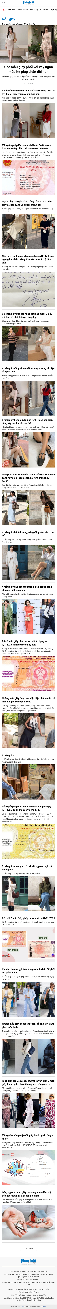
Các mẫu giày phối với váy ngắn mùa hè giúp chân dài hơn (28, 69)
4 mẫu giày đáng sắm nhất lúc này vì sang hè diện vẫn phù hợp (28, 370)
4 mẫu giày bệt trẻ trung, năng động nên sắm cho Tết (28, 534)
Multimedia (23, 9)
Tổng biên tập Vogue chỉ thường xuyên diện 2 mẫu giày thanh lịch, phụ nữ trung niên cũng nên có (28, 1082)
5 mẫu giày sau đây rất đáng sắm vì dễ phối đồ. (21, 873)
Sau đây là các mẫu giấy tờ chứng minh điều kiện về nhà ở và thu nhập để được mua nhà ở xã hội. (27, 1201)
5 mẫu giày (8, 755)
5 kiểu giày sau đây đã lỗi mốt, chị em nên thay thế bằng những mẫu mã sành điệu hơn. (28, 760)
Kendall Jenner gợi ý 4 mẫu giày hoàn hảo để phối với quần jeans (28, 971)
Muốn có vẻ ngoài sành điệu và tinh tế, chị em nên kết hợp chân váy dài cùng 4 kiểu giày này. (28, 99)
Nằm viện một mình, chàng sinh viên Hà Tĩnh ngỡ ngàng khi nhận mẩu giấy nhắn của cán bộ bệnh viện (28, 259)
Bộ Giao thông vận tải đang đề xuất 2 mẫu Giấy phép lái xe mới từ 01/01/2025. (28, 923)
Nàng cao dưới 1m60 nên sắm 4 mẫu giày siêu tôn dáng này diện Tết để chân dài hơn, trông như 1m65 (28, 478)
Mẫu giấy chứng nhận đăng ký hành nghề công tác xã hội (28, 1137)
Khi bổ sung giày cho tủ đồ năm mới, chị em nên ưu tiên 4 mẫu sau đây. (27, 376)
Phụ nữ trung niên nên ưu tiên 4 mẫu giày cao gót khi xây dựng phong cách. (27, 595)
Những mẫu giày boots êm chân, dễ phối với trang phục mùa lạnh (28, 1025)
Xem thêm (28, 1248)
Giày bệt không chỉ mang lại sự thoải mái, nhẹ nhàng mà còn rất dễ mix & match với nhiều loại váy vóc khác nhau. (28, 428)
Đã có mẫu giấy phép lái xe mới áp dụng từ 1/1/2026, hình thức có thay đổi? (24, 643)
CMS (25, 1307)
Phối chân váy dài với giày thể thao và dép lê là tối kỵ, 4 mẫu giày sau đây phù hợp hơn (28, 92)
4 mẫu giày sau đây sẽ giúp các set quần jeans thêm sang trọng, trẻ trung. (28, 977)
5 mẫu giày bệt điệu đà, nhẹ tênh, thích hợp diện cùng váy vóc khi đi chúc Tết (27, 421)
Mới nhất (12, 9)
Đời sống (34, 9)
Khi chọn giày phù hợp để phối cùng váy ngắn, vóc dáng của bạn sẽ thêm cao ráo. (28, 78)
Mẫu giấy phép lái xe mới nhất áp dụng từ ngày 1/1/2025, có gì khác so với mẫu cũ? (26, 808)
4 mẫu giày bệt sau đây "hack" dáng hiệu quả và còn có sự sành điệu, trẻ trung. (28, 540)
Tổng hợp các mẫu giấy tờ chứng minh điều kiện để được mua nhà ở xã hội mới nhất (27, 1194)
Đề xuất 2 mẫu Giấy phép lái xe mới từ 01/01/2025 (28, 918)
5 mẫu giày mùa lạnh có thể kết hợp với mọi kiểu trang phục (27, 868)
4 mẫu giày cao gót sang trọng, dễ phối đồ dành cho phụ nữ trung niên (27, 588)
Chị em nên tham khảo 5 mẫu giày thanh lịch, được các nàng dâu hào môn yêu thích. (27, 322)
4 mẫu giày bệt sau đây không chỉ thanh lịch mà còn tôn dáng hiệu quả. (27, 210)
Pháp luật (44, 9)
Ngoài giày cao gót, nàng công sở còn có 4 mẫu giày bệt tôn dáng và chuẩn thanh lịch (27, 203)
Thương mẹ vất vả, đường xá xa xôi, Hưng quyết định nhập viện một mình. (27, 267)
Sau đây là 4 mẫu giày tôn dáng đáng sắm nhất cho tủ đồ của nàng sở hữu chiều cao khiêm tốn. (27, 486)
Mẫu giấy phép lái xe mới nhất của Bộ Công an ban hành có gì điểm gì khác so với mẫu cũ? (26, 147)
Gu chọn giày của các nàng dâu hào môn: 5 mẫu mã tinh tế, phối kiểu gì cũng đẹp (27, 315)
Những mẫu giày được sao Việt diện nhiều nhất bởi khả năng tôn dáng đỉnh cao (28, 700)
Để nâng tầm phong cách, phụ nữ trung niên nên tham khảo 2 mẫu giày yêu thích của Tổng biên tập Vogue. (27, 1089)
